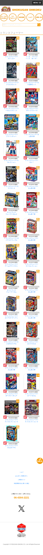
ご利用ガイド (21, 479)
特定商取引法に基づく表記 (21, 483)
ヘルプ (21, 472)
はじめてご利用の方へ (21, 476)
